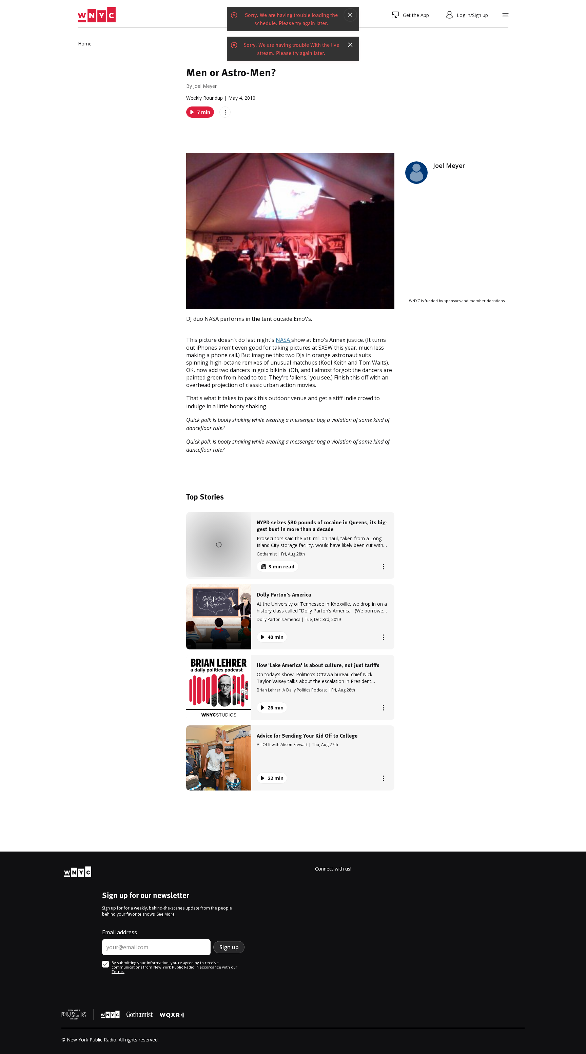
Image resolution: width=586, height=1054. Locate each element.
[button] (290, 545)
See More (166, 914)
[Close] (350, 15)
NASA (283, 340)
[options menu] (225, 112)
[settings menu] (505, 15)
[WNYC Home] (97, 15)
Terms (118, 971)
